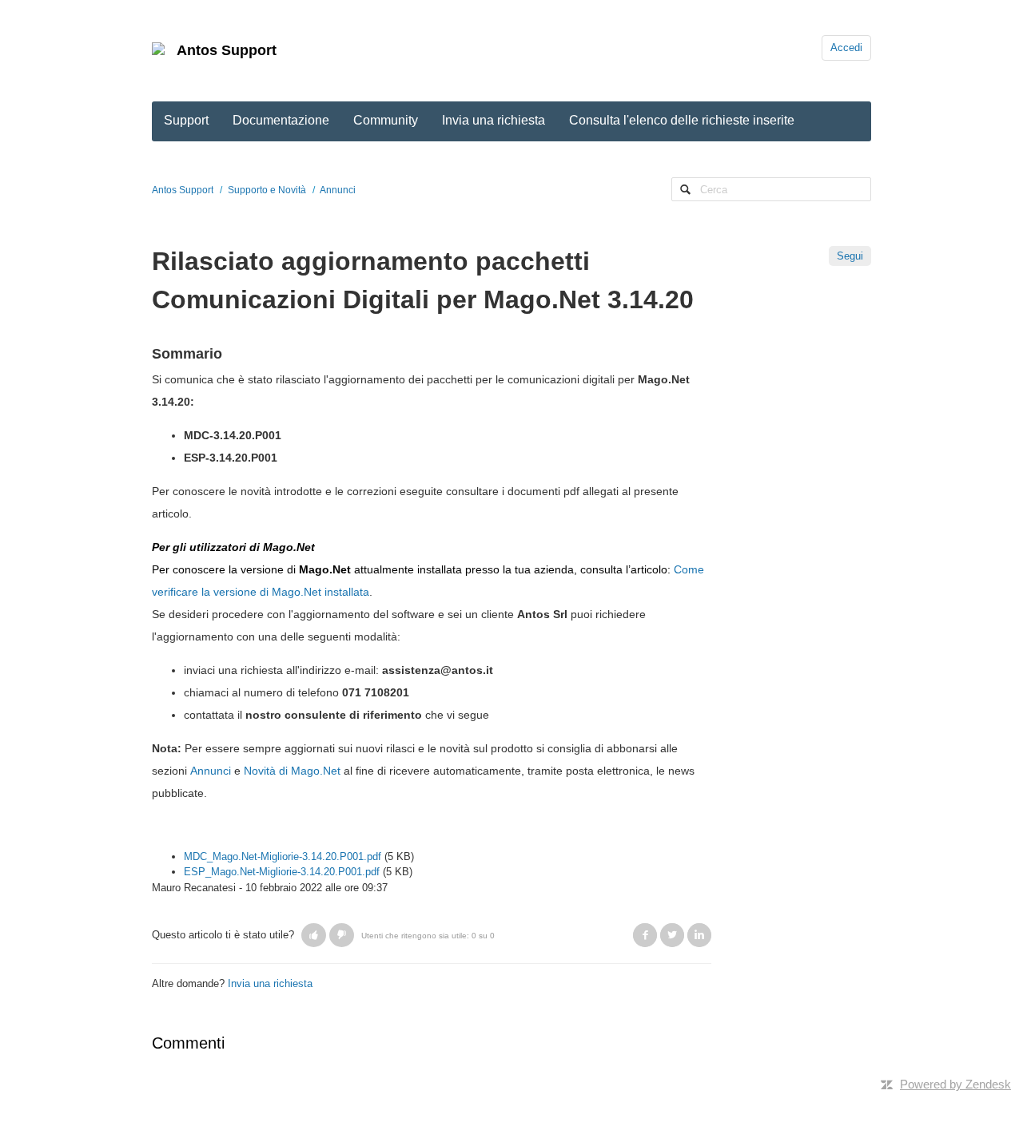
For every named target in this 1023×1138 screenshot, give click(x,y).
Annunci (338, 190)
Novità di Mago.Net (292, 770)
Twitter (672, 935)
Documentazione (281, 120)
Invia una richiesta (493, 120)
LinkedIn (699, 935)
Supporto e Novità (267, 190)
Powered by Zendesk (955, 1084)
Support (186, 120)
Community (385, 120)
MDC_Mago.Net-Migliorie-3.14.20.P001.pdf (282, 856)
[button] (313, 935)
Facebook (645, 935)
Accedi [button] (846, 48)
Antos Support (227, 50)
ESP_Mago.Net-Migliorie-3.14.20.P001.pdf (282, 872)
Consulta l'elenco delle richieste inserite (681, 120)
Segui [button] (850, 256)
